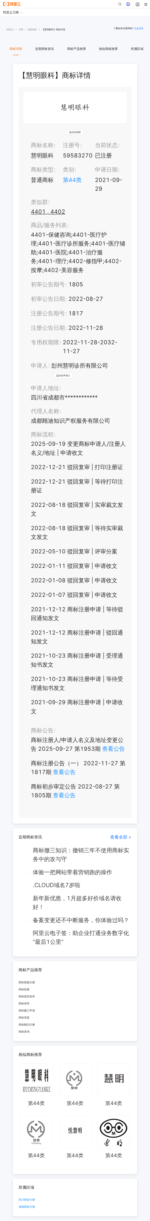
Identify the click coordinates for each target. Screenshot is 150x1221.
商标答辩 (24, 1003)
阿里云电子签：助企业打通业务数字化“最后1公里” (81, 937)
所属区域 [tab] (137, 49)
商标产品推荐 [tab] (76, 49)
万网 (20, 29)
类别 (68, 169)
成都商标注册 (27, 1206)
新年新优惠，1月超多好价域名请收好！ (77, 902)
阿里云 (10, 29)
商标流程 (42, 434)
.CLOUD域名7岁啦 (56, 885)
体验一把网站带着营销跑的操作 (72, 872)
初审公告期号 (48, 284)
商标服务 (32, 29)
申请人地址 (45, 388)
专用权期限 (45, 342)
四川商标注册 (27, 1199)
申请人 (39, 365)
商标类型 (42, 169)
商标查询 (24, 1031)
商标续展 (24, 989)
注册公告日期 (48, 327)
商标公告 (42, 730)
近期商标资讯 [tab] (44, 49)
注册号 (71, 145)
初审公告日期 (48, 298)
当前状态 (106, 145)
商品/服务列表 (49, 225)
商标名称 (42, 145)
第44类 (72, 179)
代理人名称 (45, 411)
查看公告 (113, 748)
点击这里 (138, 28)
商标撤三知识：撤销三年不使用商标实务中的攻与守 (81, 854)
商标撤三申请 (27, 1010)
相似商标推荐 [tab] (108, 49)
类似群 (39, 202)
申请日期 (106, 169)
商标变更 (24, 1017)
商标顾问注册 (27, 1024)
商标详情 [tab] (16, 49)
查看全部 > (120, 837)
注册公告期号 (48, 313)
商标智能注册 (27, 982)
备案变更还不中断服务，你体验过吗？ (81, 920)
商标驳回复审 (27, 996)
